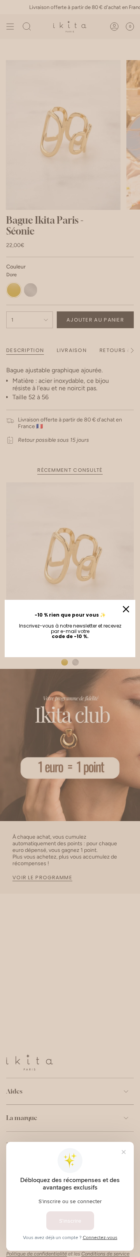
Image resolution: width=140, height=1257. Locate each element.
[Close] (126, 609)
